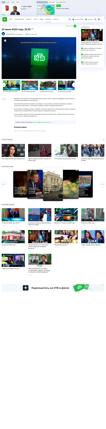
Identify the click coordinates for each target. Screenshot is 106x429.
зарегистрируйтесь (45, 122)
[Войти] (99, 19)
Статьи (35, 19)
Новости (28, 19)
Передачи (48, 19)
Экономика (90, 19)
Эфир (11, 19)
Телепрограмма (19, 19)
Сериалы (56, 19)
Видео (41, 19)
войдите (35, 122)
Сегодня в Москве (79, 19)
